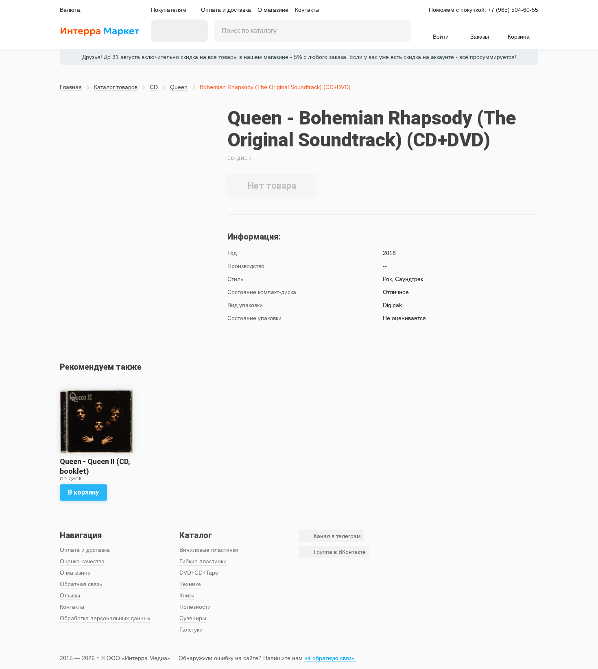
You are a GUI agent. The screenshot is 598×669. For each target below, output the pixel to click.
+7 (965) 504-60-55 (513, 10)
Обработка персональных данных (105, 618)
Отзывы (70, 595)
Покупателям (168, 10)
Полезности (195, 607)
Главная (71, 87)
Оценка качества (82, 561)
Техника (190, 584)
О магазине (273, 10)
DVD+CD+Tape (198, 572)
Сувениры (192, 618)
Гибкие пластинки (203, 561)
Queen (179, 87)
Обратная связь (81, 584)
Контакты (307, 10)
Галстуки (191, 629)
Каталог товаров (115, 87)
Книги (186, 595)
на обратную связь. (330, 658)
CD (154, 87)
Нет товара (272, 186)
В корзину (83, 492)
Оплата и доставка (226, 10)
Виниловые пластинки (208, 550)
